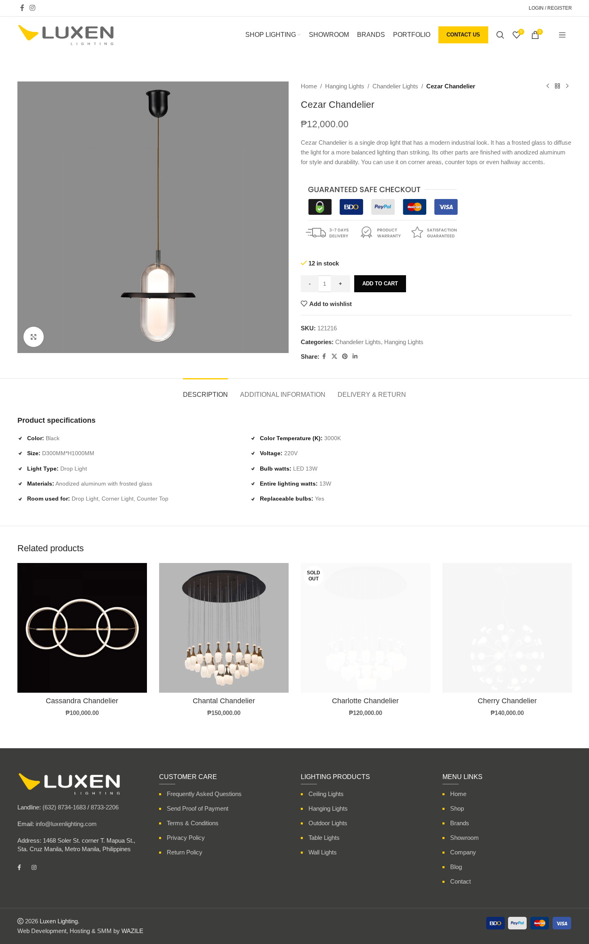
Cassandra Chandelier (82, 701)
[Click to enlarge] (33, 337)
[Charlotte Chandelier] (365, 628)
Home (309, 86)
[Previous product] (548, 86)
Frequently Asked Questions (204, 793)
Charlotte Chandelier (365, 701)
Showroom (464, 837)
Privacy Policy (186, 837)
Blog (456, 866)
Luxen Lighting (59, 921)
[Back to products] (557, 86)
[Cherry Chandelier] (507, 628)
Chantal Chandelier (224, 701)
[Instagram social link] (32, 8)
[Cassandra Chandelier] (82, 628)
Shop (457, 808)
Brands (459, 823)
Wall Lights (322, 852)
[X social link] (334, 356)
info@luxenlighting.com (66, 823)
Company (463, 852)
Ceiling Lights (326, 793)
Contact (460, 881)
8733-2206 (105, 807)
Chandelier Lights (395, 86)
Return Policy (184, 852)
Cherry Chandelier (507, 701)
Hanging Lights (344, 86)
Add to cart (380, 283)
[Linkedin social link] (355, 356)
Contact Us (463, 35)
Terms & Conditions (193, 823)
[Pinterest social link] (345, 356)
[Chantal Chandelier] (224, 628)
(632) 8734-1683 (64, 807)
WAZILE (132, 930)
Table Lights (324, 837)
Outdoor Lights (327, 823)
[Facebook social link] (22, 8)
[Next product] (567, 86)
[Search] (500, 35)
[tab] (205, 390)
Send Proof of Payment (197, 808)
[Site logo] (66, 34)
